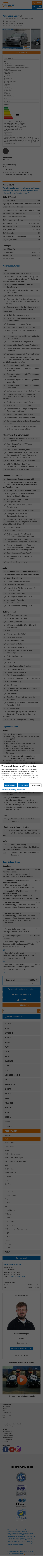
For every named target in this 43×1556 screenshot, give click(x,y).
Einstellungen (36, 785)
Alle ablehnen (23, 785)
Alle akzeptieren (10, 785)
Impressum (21, 789)
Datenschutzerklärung (8, 789)
